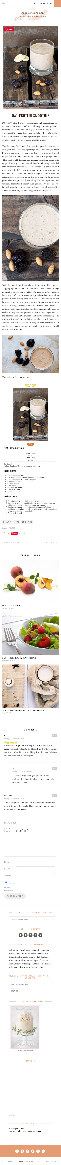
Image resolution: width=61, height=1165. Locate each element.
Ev (13, 768)
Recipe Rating (7, 829)
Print (30, 444)
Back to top (51, 1161)
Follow (12, 1115)
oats (16, 522)
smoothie (27, 522)
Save (15, 533)
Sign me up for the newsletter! (9, 887)
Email (7, 869)
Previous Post (12, 542)
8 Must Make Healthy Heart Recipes (19, 658)
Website (7, 875)
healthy (7, 522)
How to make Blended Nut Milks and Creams (23, 710)
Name (7, 862)
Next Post (51, 542)
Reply (54, 735)
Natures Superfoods (11, 605)
